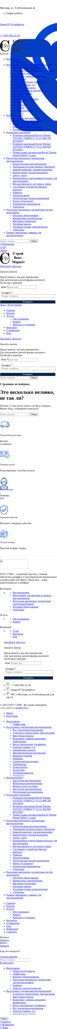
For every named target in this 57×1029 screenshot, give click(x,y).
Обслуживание (21, 319)
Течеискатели (20, 104)
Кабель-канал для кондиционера (30, 172)
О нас (16, 631)
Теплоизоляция (21, 195)
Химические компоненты (26, 204)
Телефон (6, 292)
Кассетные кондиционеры (27, 118)
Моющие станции (22, 93)
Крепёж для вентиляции (26, 976)
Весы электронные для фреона (29, 82)
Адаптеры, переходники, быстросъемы (34, 70)
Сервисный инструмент (26, 99)
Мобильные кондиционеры (27, 121)
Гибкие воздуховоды (24, 971)
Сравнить (11, 931)
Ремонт (17, 321)
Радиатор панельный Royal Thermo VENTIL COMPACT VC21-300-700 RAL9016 (32, 138)
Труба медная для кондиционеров (31, 198)
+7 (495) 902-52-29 (10, 35)
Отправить (28, 302)
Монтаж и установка (24, 324)
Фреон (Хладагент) (23, 201)
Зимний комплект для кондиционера (32, 169)
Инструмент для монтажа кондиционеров (28, 991)
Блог (15, 636)
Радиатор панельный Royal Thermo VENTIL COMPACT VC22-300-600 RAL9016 (32, 147)
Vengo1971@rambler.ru (12, 24)
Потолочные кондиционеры (28, 129)
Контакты (18, 633)
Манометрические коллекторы (29, 90)
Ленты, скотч (20, 175)
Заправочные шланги (24, 87)
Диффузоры (19, 62)
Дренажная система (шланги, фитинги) (34, 166)
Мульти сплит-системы (25, 124)
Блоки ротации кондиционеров (30, 164)
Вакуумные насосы (23, 73)
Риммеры (18, 96)
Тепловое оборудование (25, 215)
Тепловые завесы (22, 224)
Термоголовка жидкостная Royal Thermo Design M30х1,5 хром (34, 154)
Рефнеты (17, 192)
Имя (4, 287)
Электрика (18, 206)
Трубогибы (19, 107)
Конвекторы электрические (27, 218)
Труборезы (18, 113)
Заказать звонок (10, 266)
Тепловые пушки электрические (30, 227)
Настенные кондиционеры (27, 126)
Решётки (17, 985)
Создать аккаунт (9, 956)
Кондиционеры (21, 592)
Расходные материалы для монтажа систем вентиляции (32, 602)
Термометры (19, 102)
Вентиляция (12, 968)
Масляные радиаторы (24, 221)
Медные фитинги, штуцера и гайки (32, 184)
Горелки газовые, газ (24, 84)
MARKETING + (22, 708)
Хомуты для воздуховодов (27, 988)
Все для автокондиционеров (28, 67)
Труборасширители (23, 110)
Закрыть (4, 940)
